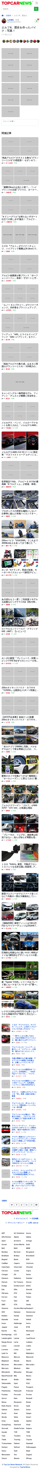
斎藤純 (18, 1042)
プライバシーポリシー (16, 1223)
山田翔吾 (9, 310)
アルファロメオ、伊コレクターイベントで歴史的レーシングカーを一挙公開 (24, 1105)
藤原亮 (18, 1132)
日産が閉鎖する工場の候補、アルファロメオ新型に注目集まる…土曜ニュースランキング (24, 1060)
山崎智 (9, 457)
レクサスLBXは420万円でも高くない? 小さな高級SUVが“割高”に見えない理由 (20, 1014)
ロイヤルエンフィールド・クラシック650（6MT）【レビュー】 (20, 630)
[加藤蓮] (11, 41)
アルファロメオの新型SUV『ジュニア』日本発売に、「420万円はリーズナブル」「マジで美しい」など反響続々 (24, 1072)
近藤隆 (8, 752)
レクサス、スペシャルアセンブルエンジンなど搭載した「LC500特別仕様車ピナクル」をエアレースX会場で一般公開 (24, 1173)
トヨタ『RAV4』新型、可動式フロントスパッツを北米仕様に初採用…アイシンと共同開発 (19, 867)
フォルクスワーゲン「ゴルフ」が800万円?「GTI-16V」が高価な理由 (19, 806)
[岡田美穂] (35, 41)
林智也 (18, 1177)
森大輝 (8, 339)
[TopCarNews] (3, 15)
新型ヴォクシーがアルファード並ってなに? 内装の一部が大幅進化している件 (20, 896)
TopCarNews (25, 1467)
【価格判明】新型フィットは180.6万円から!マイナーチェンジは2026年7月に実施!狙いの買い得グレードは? (20, 926)
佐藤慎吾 (9, 987)
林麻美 (18, 1065)
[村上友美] (7, 41)
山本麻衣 (19, 1031)
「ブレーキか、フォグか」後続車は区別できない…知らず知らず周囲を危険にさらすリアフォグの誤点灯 (20, 837)
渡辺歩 (8, 398)
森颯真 (8, 810)
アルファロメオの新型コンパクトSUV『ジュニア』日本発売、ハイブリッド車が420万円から (24, 1083)
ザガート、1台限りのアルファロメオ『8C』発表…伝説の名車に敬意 (24, 1094)
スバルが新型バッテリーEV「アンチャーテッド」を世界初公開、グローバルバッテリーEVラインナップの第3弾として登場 (24, 1185)
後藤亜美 (9, 487)
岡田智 (8, 869)
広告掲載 (35, 1218)
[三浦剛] (21, 41)
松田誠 (8, 693)
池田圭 (8, 1016)
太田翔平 (9, 281)
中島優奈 (9, 428)
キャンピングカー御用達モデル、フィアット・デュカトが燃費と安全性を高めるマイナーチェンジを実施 (20, 396)
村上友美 (9, 928)
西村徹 (18, 1154)
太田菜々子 (19, 1188)
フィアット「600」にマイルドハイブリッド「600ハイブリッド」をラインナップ (19, 337)
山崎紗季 (9, 192)
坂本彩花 (9, 663)
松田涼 (18, 1121)
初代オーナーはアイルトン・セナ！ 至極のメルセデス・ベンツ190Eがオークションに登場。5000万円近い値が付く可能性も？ (24, 1163)
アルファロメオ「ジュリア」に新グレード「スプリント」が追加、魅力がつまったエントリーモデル (24, 1050)
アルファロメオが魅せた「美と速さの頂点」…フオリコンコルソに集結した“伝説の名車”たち (24, 1116)
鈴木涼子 (19, 1076)
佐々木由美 (9, 163)
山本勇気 (10, 20)
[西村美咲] (18, 41)
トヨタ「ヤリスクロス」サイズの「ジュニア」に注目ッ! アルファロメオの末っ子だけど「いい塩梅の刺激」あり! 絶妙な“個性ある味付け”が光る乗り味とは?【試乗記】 (24, 1030)
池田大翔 (19, 1166)
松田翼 (8, 634)
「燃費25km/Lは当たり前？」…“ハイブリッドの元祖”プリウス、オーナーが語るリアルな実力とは (19, 190)
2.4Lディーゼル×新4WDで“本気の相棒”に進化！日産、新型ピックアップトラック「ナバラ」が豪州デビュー (24, 1151)
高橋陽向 (19, 1098)
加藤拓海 (9, 222)
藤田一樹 (9, 546)
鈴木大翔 (9, 575)
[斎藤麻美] (38, 41)
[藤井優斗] (31, 41)
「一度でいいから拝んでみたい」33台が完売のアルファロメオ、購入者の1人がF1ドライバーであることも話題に (24, 1039)
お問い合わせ (33, 1223)
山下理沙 (9, 958)
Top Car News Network (13, 1465)
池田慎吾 (19, 1110)
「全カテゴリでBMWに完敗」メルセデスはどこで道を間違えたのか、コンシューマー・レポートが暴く (20, 749)
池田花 (18, 1143)
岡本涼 (18, 1054)
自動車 (4, 1201)
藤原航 (19, 1087)
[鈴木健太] (4, 41)
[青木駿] (24, 41)
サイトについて (22, 1218)
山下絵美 (9, 840)
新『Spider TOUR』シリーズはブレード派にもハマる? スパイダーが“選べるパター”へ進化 (20, 984)
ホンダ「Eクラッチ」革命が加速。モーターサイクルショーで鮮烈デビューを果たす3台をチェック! (20, 572)
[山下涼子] (28, 41)
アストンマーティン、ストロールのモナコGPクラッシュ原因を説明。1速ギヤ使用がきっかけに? (24, 1129)
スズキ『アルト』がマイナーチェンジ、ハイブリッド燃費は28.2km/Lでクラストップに (20, 248)
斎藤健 (8, 604)
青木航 (8, 369)
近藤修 (8, 251)
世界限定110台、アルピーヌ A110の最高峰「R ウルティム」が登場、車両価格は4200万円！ (20, 484)
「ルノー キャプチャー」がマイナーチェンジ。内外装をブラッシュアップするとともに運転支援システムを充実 (20, 307)
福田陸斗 (9, 899)
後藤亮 (8, 516)
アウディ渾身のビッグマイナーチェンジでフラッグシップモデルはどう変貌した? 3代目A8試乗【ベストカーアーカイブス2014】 (24, 1141)
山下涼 (8, 722)
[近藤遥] (14, 41)
